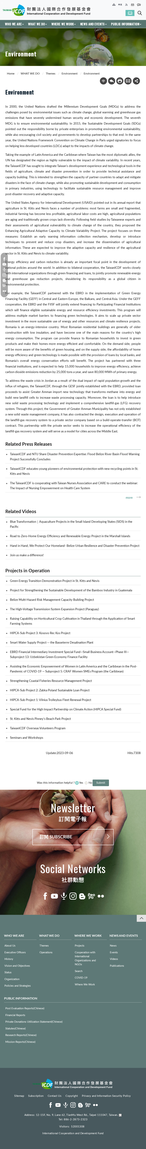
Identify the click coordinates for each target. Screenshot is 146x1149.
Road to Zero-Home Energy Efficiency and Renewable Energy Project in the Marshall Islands (70, 536)
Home (10, 73)
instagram (4, 275)
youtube (4, 264)
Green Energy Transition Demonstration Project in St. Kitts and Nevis (54, 580)
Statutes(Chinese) (15, 1028)
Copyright (72, 1096)
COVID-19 (81, 977)
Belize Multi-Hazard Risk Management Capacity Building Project (52, 599)
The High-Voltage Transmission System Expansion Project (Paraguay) (54, 609)
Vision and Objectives (17, 966)
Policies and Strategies (17, 986)
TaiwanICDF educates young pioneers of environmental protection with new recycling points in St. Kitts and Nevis (74, 471)
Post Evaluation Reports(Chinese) (24, 1008)
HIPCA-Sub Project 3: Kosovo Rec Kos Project (40, 633)
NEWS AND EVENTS (92, 24)
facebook (4, 259)
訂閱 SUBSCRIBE (56, 837)
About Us (9, 945)
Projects (79, 945)
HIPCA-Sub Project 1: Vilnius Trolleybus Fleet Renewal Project (50, 699)
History (8, 959)
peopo (4, 285)
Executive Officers (15, 952)
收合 (141, 918)
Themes (50, 73)
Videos (114, 959)
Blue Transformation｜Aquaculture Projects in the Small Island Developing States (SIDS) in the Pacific (71, 524)
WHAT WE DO (36, 24)
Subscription (35, 1096)
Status (8, 972)
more (129, 497)
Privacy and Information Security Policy (106, 1096)
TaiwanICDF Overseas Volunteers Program (38, 728)
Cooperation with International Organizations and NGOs (85, 958)
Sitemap (19, 1096)
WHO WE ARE (13, 24)
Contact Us (55, 1096)
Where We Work (85, 984)
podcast (4, 269)
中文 (103, 80)
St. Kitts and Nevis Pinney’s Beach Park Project (40, 718)
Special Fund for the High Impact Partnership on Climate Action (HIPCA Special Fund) (65, 709)
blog (4, 280)
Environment (70, 73)
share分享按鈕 (136, 80)
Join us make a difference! (27, 555)
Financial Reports (15, 1015)
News (113, 945)
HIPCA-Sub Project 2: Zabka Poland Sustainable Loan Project (50, 690)
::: (2, 2)
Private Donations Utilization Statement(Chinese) (33, 1022)
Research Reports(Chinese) (20, 1035)
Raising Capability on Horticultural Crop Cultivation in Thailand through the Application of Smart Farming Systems (72, 621)
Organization (11, 979)
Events (114, 952)
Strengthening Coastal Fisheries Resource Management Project (51, 680)
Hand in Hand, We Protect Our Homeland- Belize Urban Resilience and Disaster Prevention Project (74, 545)
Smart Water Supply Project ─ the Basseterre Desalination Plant (51, 642)
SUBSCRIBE (130, 13)
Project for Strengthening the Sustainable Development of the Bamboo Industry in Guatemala (71, 590)
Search (139, 13)
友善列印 (119, 80)
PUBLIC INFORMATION (125, 24)
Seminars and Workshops (26, 737)
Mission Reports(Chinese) (20, 1042)
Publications (117, 966)
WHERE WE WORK (62, 24)
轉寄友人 (128, 80)
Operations (46, 952)
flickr (4, 291)
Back (111, 80)
